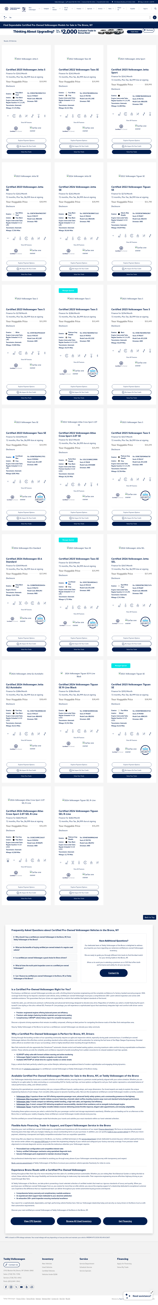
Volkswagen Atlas (23, 1096)
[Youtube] (21, 1286)
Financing (122, 1258)
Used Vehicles (47, 1267)
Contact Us (113, 973)
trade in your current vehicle (117, 1132)
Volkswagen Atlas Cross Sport (27, 1099)
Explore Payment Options (26, 140)
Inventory (47, 1258)
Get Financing (125, 1221)
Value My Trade (122, 1267)
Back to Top (150, 917)
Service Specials (85, 1271)
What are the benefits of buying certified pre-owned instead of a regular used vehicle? (43, 948)
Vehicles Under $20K (49, 1274)
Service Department (87, 1263)
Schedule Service (86, 1267)
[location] (112, 2)
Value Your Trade (26, 152)
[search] (155, 8)
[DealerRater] (31, 1286)
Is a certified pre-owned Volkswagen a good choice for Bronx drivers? (41, 958)
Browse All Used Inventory (79, 1221)
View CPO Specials (32, 1221)
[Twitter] (16, 1286)
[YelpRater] (26, 1286)
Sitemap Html (46, 1299)
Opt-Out (62, 1299)
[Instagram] (11, 1286)
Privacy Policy (20, 1299)
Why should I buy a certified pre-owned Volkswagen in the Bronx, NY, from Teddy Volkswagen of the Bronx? (42, 938)
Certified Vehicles (48, 1271)
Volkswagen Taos (22, 1104)
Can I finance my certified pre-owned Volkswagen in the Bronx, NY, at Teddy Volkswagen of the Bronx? (42, 977)
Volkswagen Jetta (23, 1101)
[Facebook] (5, 1286)
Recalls (68, 1299)
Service (84, 1258)
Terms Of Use (30, 1299)
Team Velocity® (124, 1299)
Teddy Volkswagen (9, 1299)
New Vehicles (47, 1263)
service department (89, 1139)
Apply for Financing (124, 1263)
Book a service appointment (21, 1163)
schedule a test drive (31, 1069)
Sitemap (38, 1299)
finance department (106, 1129)
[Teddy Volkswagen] (12, 8)
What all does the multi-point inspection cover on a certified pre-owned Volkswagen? (41, 966)
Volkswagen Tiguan (23, 1107)
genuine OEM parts (41, 1141)
